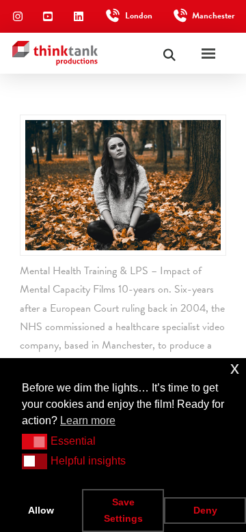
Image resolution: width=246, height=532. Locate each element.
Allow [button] (41, 510)
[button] (34, 441)
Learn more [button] (87, 420)
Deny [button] (205, 510)
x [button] (234, 367)
